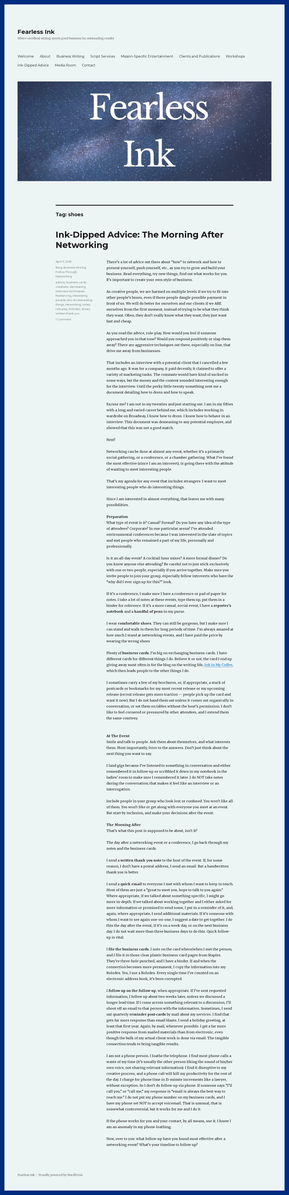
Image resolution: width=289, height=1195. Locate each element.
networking (73, 304)
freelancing (63, 295)
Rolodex (74, 309)
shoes (86, 309)
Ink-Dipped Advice (33, 65)
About (45, 56)
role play (61, 309)
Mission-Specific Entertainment (147, 56)
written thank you (68, 313)
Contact (88, 65)
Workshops (235, 56)
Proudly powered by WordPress (61, 1175)
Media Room (65, 65)
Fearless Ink (36, 31)
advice (60, 282)
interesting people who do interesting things (74, 300)
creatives (62, 286)
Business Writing (70, 56)
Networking (64, 276)
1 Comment (63, 319)
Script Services (102, 56)
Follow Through (66, 272)
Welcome (26, 56)
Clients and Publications (199, 56)
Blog (59, 267)
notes (86, 304)
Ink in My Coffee (218, 665)
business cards (76, 282)
